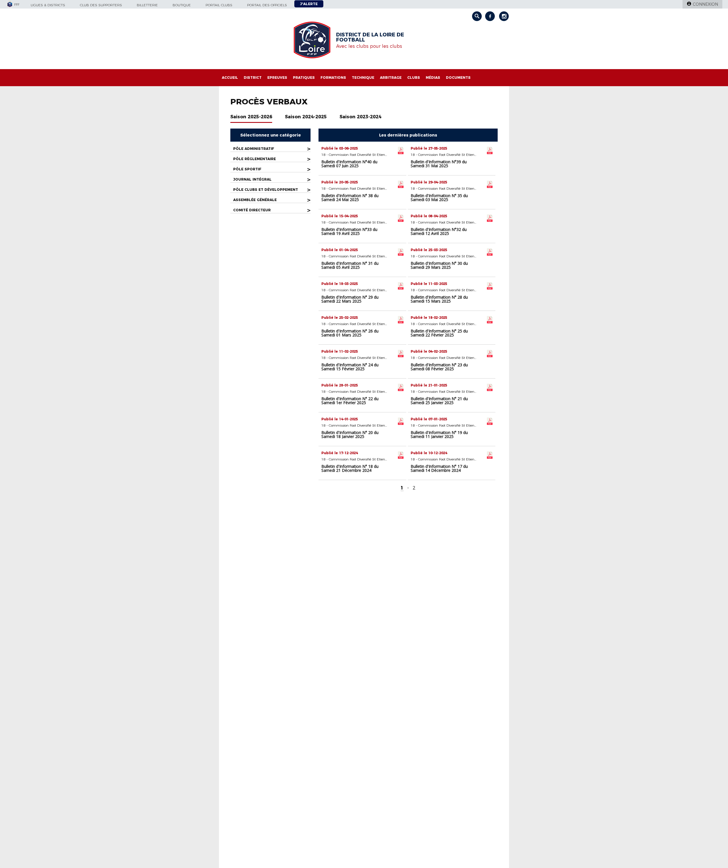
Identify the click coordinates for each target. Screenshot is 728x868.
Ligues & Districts (48, 5)
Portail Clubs (219, 5)
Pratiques (304, 77)
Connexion (705, 4)
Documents (458, 77)
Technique (363, 77)
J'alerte (309, 4)
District (253, 77)
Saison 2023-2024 (360, 116)
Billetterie (147, 5)
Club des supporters (101, 5)
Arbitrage (391, 77)
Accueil (230, 77)
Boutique (182, 5)
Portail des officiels (267, 5)
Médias (433, 77)
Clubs (413, 77)
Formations (333, 77)
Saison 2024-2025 (306, 116)
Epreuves (277, 77)
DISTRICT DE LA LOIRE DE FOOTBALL (370, 37)
